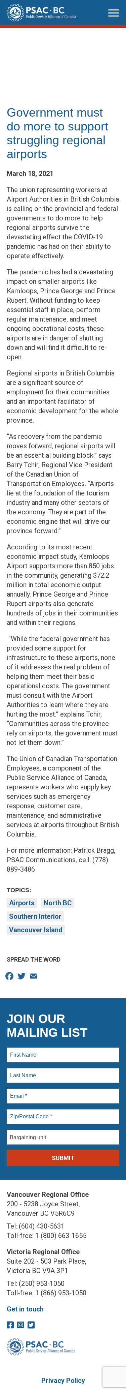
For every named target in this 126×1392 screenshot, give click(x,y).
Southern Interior (35, 916)
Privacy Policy (63, 1380)
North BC (58, 903)
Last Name (22, 1071)
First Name (23, 1051)
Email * (18, 1092)
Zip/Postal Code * (30, 1113)
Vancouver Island (35, 930)
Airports (22, 903)
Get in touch (25, 1309)
